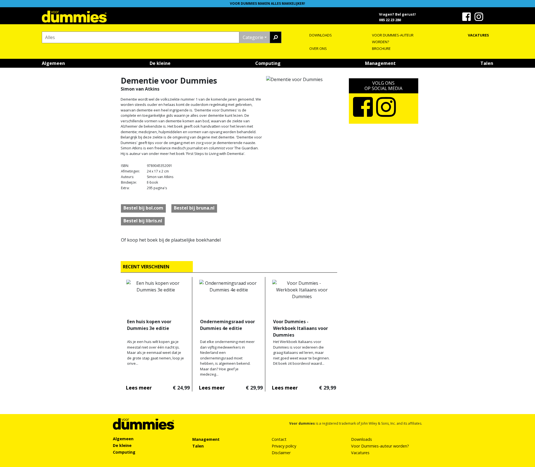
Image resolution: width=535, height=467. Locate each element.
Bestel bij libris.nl (142, 221)
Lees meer (139, 387)
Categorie (253, 37)
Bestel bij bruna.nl (194, 208)
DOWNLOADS (320, 35)
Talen (486, 63)
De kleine (160, 63)
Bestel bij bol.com (143, 208)
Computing (268, 63)
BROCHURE (381, 48)
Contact (279, 439)
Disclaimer (281, 452)
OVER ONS (318, 48)
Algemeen (53, 63)
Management (380, 63)
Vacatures (360, 452)
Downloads (361, 439)
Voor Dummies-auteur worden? (380, 446)
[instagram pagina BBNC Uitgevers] (480, 19)
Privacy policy (284, 446)
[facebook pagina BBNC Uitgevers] (467, 19)
